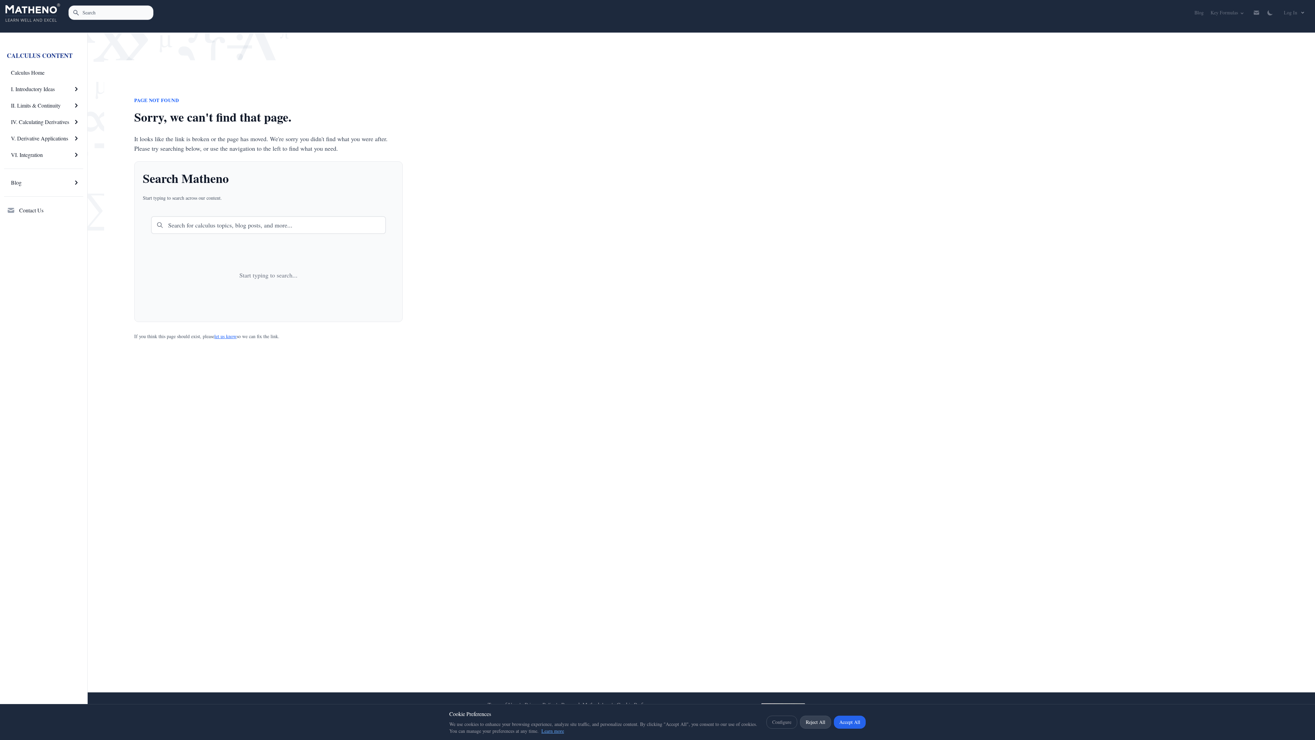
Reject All (815, 722)
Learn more (552, 731)
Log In (1290, 12)
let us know (225, 336)
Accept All (849, 722)
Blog (1199, 12)
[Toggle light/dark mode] (1270, 13)
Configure (781, 722)
